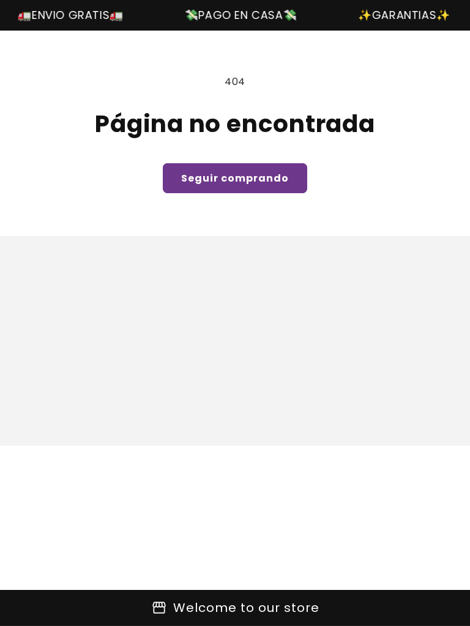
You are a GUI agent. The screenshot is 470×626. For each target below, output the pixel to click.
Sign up (235, 399)
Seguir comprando (235, 178)
